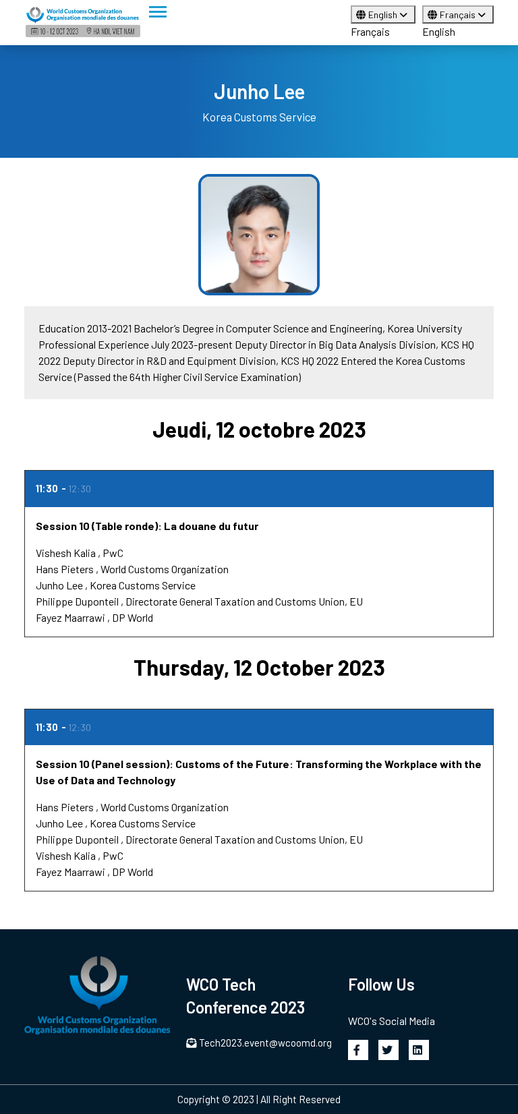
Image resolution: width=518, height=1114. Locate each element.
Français (370, 31)
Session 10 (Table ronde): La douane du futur (147, 525)
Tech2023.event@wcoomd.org (265, 1042)
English (383, 14)
